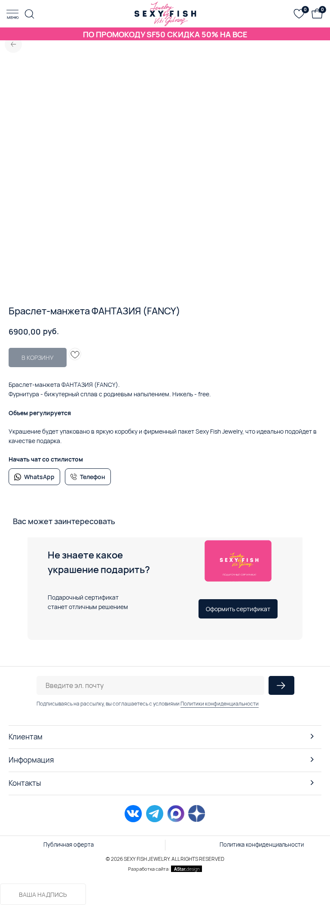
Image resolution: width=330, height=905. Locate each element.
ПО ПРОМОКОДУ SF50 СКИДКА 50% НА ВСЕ (165, 34)
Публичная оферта (68, 844)
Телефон (92, 477)
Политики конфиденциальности (219, 703)
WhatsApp (39, 477)
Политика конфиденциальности (262, 844)
